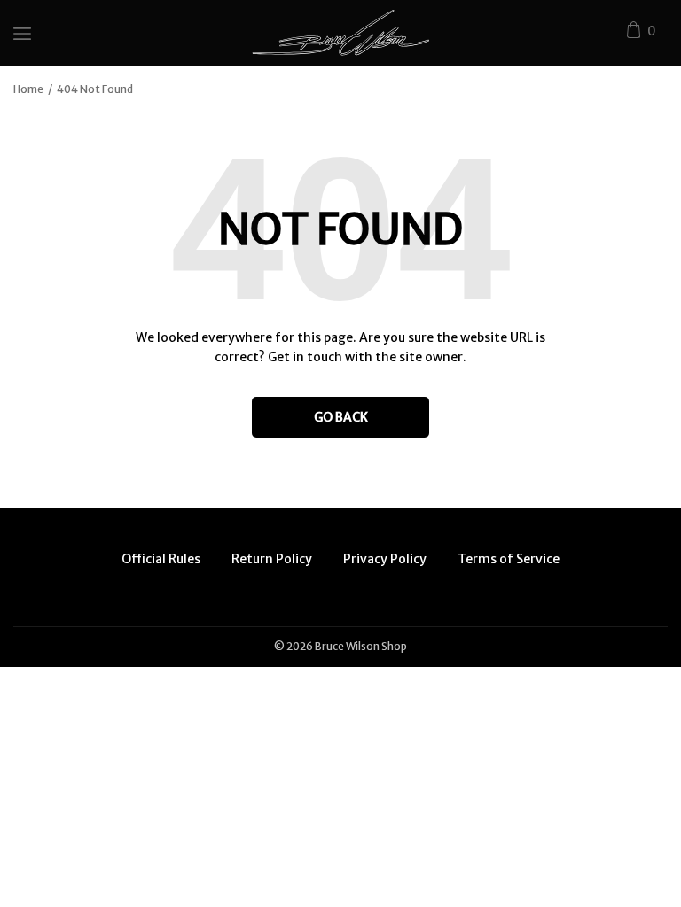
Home (28, 89)
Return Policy (271, 559)
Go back (341, 417)
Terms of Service (509, 559)
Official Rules (160, 559)
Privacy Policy (385, 559)
